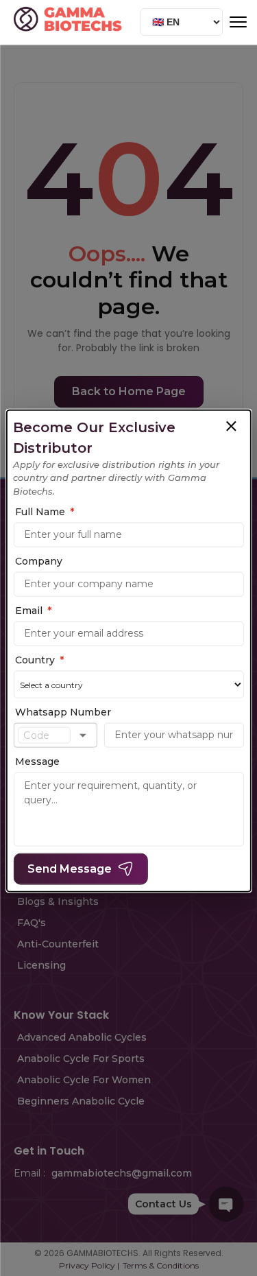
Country (39, 660)
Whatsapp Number (63, 712)
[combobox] (43, 735)
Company (38, 561)
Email (33, 610)
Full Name (44, 512)
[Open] (82, 735)
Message (37, 761)
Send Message (69, 868)
